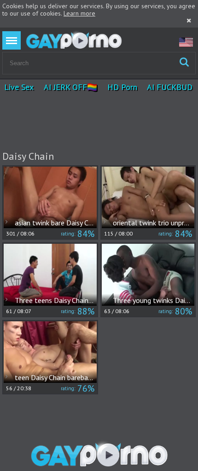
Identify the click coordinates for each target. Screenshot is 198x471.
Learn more (79, 13)
